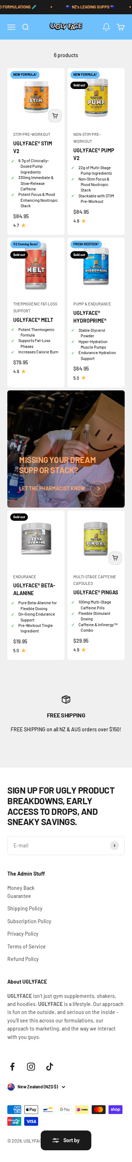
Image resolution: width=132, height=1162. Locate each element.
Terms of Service (26, 946)
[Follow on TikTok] (50, 1067)
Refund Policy (23, 959)
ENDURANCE (24, 576)
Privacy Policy (22, 934)
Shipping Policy (25, 908)
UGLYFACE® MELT (33, 320)
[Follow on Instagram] (31, 1067)
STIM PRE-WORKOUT (31, 134)
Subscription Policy (29, 921)
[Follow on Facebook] (12, 1067)
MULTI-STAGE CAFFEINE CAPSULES (94, 580)
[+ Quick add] (55, 115)
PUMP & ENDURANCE (92, 303)
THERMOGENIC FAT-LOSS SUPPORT (35, 307)
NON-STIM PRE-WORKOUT (87, 138)
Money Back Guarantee (20, 892)
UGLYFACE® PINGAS (95, 592)
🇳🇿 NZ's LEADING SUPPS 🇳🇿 (90, 6)
